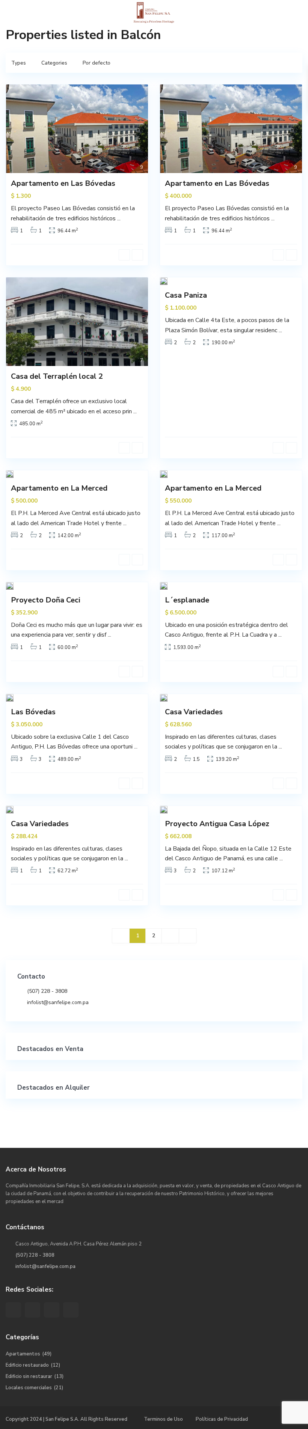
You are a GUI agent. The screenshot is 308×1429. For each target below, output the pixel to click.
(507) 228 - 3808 (47, 991)
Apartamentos (23, 1354)
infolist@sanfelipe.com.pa (58, 1002)
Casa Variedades (194, 712)
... (119, 218)
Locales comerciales (29, 1387)
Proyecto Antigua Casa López (217, 824)
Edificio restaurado (27, 1365)
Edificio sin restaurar (29, 1376)
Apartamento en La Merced (59, 488)
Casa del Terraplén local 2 (57, 376)
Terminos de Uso (163, 1419)
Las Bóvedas (33, 712)
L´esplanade (187, 600)
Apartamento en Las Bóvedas (63, 183)
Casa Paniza (186, 295)
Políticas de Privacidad (222, 1419)
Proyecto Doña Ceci (45, 600)
